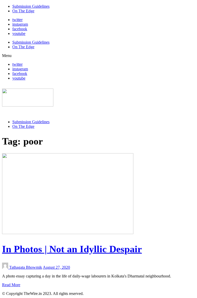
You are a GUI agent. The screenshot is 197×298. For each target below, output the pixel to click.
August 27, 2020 (56, 267)
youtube (18, 33)
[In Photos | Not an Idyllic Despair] (67, 232)
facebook (19, 29)
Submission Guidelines (31, 6)
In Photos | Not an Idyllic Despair (72, 249)
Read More (11, 285)
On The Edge (23, 11)
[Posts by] (5, 267)
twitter (17, 19)
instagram (20, 24)
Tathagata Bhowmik (25, 267)
